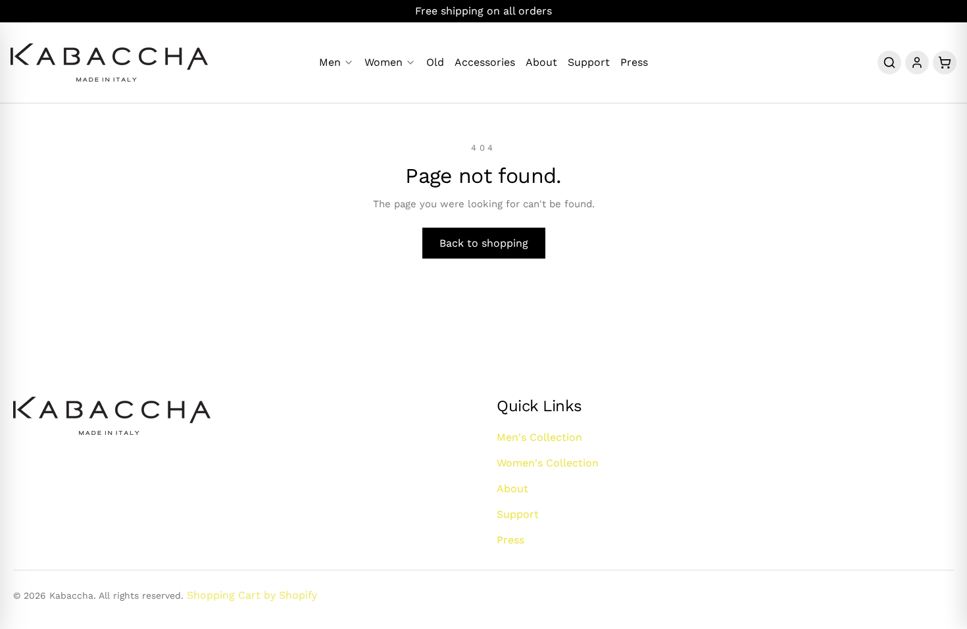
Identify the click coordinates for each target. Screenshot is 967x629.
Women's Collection (548, 463)
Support (589, 62)
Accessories (485, 62)
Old (435, 62)
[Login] (917, 62)
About (541, 62)
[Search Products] (889, 62)
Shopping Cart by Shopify (252, 595)
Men (330, 62)
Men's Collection (539, 437)
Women (383, 62)
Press (634, 62)
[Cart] (944, 62)
